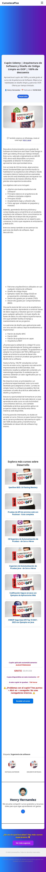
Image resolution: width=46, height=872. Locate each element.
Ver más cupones (23, 843)
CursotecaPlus (10, 2)
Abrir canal (27, 140)
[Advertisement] (23, 29)
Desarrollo (23, 96)
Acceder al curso (23, 701)
